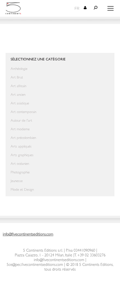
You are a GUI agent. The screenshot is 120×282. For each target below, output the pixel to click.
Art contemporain (23, 112)
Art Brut (17, 78)
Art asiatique (20, 104)
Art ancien (18, 95)
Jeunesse (17, 181)
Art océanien (20, 164)
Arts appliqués (21, 147)
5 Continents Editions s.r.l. (43, 251)
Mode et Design (22, 190)
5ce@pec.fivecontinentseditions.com (35, 265)
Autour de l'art (21, 121)
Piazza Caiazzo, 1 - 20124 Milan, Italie (43, 256)
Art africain (18, 86)
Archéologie (19, 69)
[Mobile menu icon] (110, 8)
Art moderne (20, 129)
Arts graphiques (22, 155)
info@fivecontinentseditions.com (59, 260)
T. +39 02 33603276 (89, 256)
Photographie (20, 173)
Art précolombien (23, 138)
